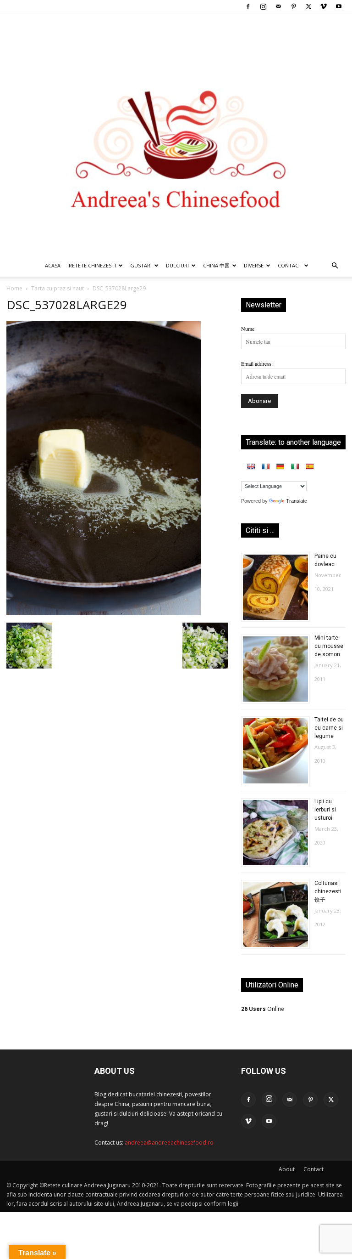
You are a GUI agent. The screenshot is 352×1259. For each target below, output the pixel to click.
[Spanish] (309, 466)
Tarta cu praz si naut (57, 288)
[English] (251, 466)
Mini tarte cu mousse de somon (328, 646)
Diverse (254, 265)
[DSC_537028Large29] (103, 613)
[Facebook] (248, 6)
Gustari (141, 265)
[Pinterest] (293, 6)
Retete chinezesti (92, 265)
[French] (265, 466)
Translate (296, 501)
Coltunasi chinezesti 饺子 (327, 891)
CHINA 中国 (216, 265)
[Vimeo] (323, 6)
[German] (280, 466)
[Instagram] (263, 6)
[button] (335, 266)
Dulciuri (177, 265)
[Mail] (278, 6)
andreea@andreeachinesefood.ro (169, 1142)
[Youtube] (339, 6)
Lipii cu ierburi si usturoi (325, 809)
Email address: (257, 363)
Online (262, 1009)
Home (14, 288)
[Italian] (295, 466)
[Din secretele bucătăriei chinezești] (176, 134)
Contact (313, 1169)
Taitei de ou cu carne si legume (329, 727)
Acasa (52, 265)
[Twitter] (308, 6)
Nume (247, 328)
